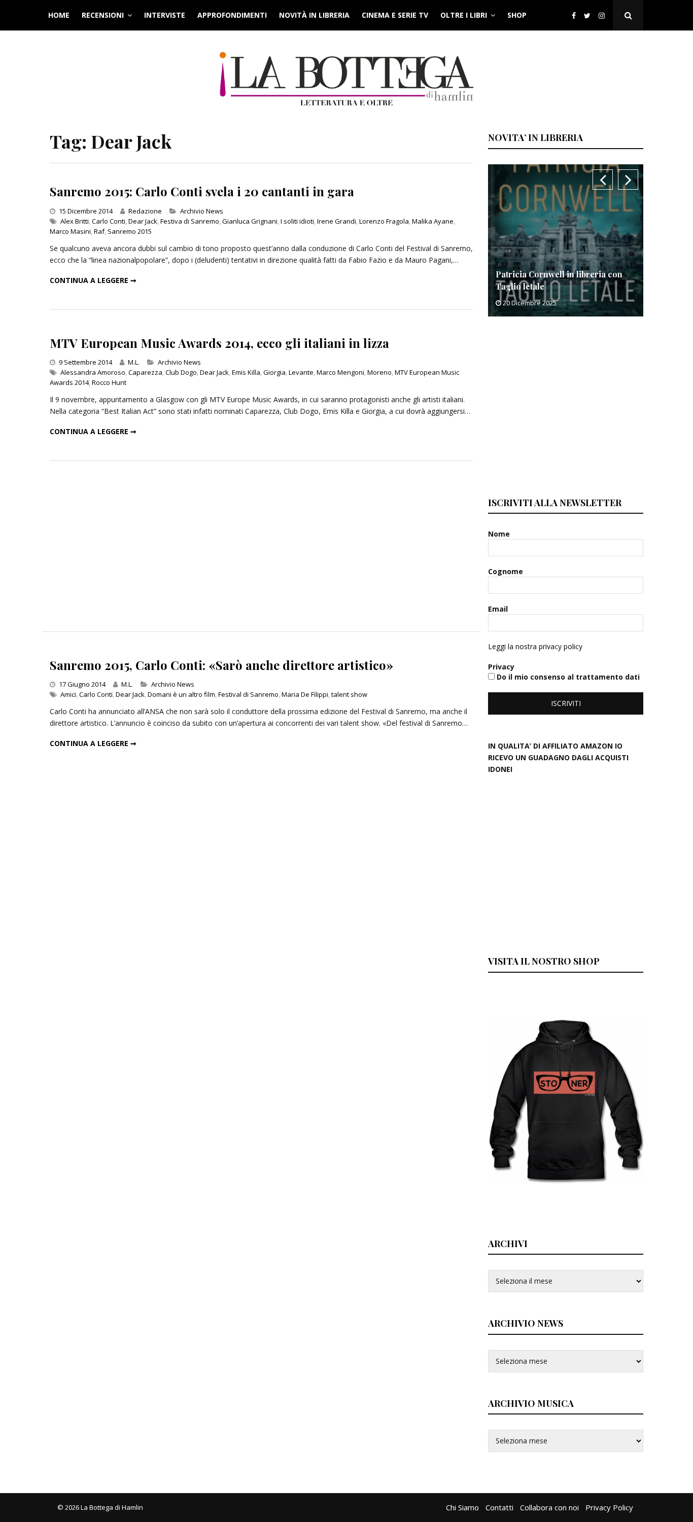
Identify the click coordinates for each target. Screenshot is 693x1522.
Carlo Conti (108, 221)
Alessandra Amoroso (92, 372)
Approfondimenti (232, 15)
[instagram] (604, 15)
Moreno (379, 372)
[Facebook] (574, 15)
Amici (68, 694)
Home (59, 15)
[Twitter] (587, 15)
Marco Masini (70, 231)
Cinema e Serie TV (395, 15)
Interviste (164, 15)
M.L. (134, 362)
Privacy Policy (609, 1507)
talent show (349, 694)
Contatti (499, 1507)
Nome (500, 534)
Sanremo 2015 (130, 231)
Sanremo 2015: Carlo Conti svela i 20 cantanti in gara (202, 191)
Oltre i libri (463, 15)
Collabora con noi (549, 1507)
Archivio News (201, 211)
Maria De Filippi (305, 694)
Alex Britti (74, 221)
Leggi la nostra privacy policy (535, 646)
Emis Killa (246, 372)
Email (499, 609)
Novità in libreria (314, 15)
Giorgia (274, 372)
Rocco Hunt (109, 382)
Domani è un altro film (181, 694)
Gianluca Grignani (250, 221)
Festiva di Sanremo (189, 221)
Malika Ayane (433, 221)
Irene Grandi (336, 221)
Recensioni (103, 15)
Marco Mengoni (340, 372)
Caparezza (145, 372)
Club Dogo (181, 372)
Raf (99, 231)
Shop (517, 15)
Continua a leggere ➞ (93, 280)
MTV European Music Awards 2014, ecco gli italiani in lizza (219, 343)
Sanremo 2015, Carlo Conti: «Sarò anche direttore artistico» (221, 665)
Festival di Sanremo (248, 694)
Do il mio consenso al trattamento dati (567, 677)
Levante (301, 372)
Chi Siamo (462, 1507)
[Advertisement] (261, 546)
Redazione (145, 211)
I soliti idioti (297, 221)
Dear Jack (142, 221)
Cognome (506, 571)
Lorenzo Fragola (384, 221)
